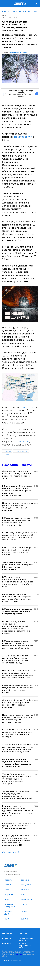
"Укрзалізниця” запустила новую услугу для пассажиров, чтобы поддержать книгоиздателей (17, 794)
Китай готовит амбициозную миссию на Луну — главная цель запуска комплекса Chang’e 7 (17, 551)
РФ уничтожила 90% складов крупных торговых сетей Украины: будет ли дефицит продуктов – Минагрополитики (17, 490)
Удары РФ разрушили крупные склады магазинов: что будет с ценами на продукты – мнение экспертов (17, 779)
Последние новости (17, 465)
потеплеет (23, 441)
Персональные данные (26, 940)
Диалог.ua (18, 954)
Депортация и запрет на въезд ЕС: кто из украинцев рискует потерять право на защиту (16, 474)
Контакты (6, 944)
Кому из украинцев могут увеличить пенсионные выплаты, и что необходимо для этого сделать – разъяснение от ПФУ (16, 840)
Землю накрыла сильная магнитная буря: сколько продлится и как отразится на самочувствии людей (17, 659)
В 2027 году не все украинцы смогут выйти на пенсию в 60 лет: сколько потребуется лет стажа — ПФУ (17, 536)
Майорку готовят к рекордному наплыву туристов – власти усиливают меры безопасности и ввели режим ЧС (17, 811)
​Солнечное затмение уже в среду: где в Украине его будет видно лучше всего (16, 825)
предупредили (23, 137)
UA (35, 4)
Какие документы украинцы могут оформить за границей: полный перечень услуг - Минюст (17, 689)
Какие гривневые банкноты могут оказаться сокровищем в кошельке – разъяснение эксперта (17, 733)
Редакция (6, 939)
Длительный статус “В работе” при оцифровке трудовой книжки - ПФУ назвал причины (18, 703)
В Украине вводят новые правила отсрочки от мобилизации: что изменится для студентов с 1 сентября (17, 644)
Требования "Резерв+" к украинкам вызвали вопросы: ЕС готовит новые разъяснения (17, 565)
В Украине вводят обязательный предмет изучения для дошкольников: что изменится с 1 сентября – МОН (17, 582)
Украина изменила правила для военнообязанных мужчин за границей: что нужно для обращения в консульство (18, 748)
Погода (6, 455)
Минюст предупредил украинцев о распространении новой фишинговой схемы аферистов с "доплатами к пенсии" (16, 627)
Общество (7, 451)
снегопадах (29, 407)
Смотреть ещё (11, 852)
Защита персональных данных (26, 946)
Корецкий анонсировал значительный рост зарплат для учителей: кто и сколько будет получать (17, 597)
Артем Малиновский (18, 53)
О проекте (7, 934)
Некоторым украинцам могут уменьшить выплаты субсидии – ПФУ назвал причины (17, 506)
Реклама (23, 934)
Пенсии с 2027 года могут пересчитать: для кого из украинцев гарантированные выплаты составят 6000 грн (17, 674)
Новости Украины (21, 451)
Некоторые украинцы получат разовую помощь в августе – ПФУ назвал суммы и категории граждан (18, 718)
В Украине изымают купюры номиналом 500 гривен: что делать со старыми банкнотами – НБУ (17, 521)
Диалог (4, 15)
